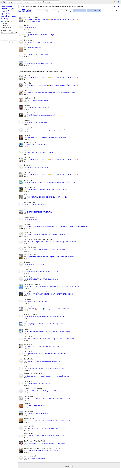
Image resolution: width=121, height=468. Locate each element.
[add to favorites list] (25, 19)
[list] (20, 10)
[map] (30, 10)
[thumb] (23, 10)
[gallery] (27, 10)
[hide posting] (28, 21)
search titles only (7, 21)
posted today (6, 25)
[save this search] (118, 6)
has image (5, 23)
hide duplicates (6, 27)
